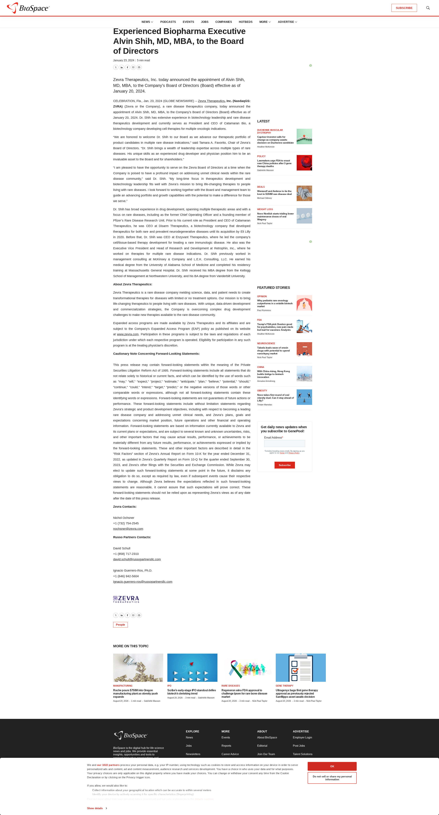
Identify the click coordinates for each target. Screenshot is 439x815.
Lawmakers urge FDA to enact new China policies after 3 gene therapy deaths (274, 163)
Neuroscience (266, 343)
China (260, 367)
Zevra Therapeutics (211, 101)
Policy (261, 156)
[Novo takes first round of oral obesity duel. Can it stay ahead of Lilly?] (304, 397)
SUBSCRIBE (404, 8)
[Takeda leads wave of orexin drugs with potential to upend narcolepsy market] (304, 350)
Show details (95, 808)
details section (204, 799)
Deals (261, 187)
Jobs (205, 21)
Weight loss (265, 209)
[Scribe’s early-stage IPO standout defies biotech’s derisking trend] (192, 668)
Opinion (262, 296)
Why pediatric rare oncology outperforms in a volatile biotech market (275, 303)
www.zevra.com (128, 334)
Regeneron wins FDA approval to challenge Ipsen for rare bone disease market (244, 693)
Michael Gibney (264, 198)
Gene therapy (284, 686)
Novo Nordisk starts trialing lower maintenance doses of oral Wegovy (275, 216)
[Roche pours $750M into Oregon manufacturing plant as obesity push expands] (138, 668)
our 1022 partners (108, 764)
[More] (152, 22)
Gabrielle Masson (265, 170)
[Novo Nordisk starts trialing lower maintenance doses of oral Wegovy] (304, 216)
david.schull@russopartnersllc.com (137, 559)
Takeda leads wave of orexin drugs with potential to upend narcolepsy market (273, 350)
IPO (169, 686)
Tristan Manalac (264, 404)
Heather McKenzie (266, 147)
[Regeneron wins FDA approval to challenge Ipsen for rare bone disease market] (247, 668)
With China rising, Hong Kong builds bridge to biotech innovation (273, 374)
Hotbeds (246, 21)
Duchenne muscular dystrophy (270, 131)
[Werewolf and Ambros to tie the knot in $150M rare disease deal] (304, 193)
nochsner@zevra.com (128, 529)
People (120, 624)
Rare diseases (231, 686)
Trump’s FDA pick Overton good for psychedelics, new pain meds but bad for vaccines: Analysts (275, 327)
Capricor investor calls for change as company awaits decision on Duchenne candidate (275, 139)
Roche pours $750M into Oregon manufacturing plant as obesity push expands (135, 693)
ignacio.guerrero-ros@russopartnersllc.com (142, 581)
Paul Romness (264, 310)
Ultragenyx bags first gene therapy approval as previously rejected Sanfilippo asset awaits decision (297, 693)
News (146, 21)
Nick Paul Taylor (264, 223)
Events (188, 21)
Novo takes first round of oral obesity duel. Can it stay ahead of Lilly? (275, 398)
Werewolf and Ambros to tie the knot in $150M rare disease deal (274, 192)
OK (332, 766)
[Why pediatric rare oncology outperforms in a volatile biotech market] (304, 303)
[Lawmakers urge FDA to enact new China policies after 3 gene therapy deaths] (304, 162)
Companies (223, 21)
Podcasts (168, 21)
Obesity (262, 390)
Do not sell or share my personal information (332, 778)
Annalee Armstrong (266, 381)
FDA (259, 320)
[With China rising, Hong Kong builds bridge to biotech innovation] (304, 373)
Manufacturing (122, 686)
